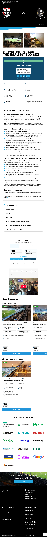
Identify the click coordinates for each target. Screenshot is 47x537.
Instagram (4, 502)
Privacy (26, 535)
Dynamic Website (29, 492)
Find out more (16, 353)
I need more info (30, 259)
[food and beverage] (34, 47)
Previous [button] (5, 313)
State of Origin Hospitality (31, 498)
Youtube (4, 498)
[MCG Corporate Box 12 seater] (13, 47)
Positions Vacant (6, 522)
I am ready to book (17, 259)
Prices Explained (23, 256)
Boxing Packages (6, 512)
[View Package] (16, 313)
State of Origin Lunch (29, 496)
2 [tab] (15, 319)
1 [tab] (14, 319)
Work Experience (6, 524)
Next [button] (29, 313)
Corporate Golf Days (7, 514)
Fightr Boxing (28, 494)
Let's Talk (22, 481)
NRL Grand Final (5, 516)
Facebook (4, 496)
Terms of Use (31, 535)
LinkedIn (4, 500)
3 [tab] (16, 319)
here (8, 197)
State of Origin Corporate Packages (10, 510)
